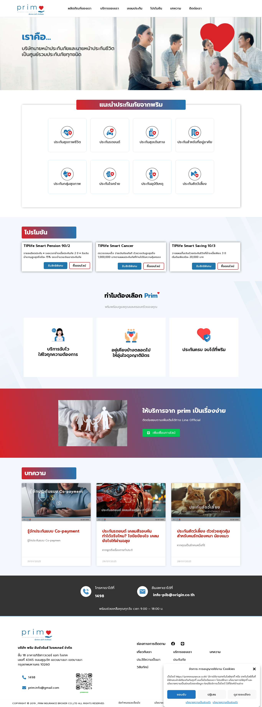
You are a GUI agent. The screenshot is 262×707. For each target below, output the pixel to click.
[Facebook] (173, 644)
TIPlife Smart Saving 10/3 (193, 245)
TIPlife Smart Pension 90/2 (47, 245)
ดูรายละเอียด (242, 694)
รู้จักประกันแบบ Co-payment (53, 531)
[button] (254, 669)
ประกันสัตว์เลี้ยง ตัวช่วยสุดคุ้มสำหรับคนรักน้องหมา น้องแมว (203, 533)
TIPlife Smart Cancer (115, 245)
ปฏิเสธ (212, 694)
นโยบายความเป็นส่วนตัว (198, 702)
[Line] (182, 644)
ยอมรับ (181, 694)
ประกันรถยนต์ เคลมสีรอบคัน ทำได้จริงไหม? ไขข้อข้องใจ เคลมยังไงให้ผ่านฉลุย (130, 536)
